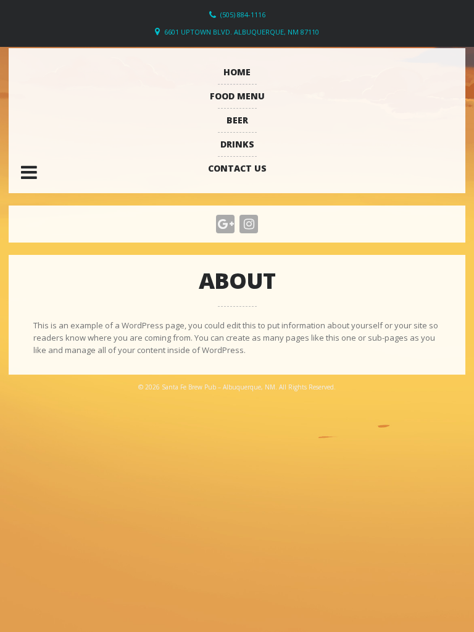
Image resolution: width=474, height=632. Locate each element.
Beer (237, 120)
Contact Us (237, 168)
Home (237, 72)
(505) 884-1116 (242, 14)
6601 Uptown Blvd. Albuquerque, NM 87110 (241, 31)
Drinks (237, 144)
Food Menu (237, 96)
